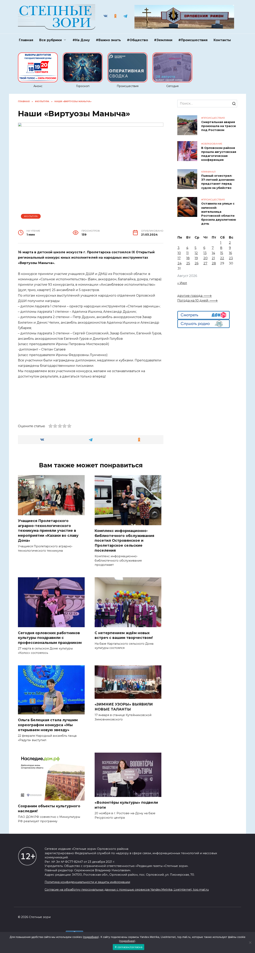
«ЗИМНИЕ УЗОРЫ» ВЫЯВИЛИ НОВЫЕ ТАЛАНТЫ (124, 706)
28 (214, 263)
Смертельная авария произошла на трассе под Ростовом (218, 126)
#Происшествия (193, 40)
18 (188, 258)
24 (179, 263)
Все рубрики (50, 40)
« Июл (182, 283)
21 (213, 258)
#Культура (31, 216)
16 (230, 253)
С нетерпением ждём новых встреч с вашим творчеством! (124, 635)
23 (231, 258)
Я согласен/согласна (128, 947)
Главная (26, 40)
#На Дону (81, 40)
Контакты (222, 40)
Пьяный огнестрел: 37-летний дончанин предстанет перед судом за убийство (217, 182)
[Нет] (250, 942)
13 (205, 253)
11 (187, 253)
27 (205, 263)
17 (179, 258)
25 (188, 263)
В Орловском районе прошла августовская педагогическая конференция (218, 154)
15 (221, 253)
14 (213, 253)
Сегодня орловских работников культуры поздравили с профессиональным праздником (50, 637)
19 (196, 258)
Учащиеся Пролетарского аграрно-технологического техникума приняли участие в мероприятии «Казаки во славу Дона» (48, 530)
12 (196, 253)
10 (179, 253)
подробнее (91, 936)
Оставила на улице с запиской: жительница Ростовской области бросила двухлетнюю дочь (218, 214)
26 (196, 263)
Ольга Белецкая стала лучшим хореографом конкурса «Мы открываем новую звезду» (48, 725)
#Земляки (163, 40)
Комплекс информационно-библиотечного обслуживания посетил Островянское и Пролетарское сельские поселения (124, 540)
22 (222, 258)
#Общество (137, 40)
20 (205, 258)
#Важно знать (108, 40)
